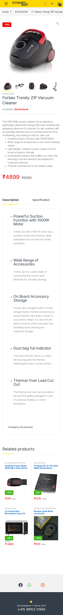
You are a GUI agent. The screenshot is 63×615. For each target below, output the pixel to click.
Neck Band (51, 508)
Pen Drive (21, 463)
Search (45, 3)
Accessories (21, 11)
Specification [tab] (41, 200)
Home (5, 11)
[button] (57, 23)
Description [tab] (10, 200)
